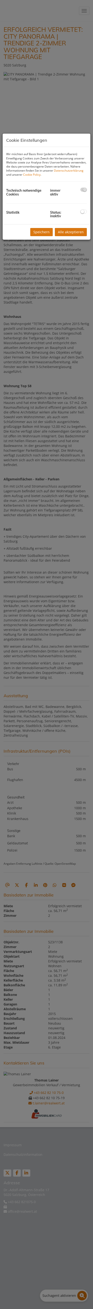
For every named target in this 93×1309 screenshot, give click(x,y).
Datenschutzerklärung (68, 170)
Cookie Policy (32, 175)
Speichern (41, 232)
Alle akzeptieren (71, 232)
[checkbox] (83, 190)
